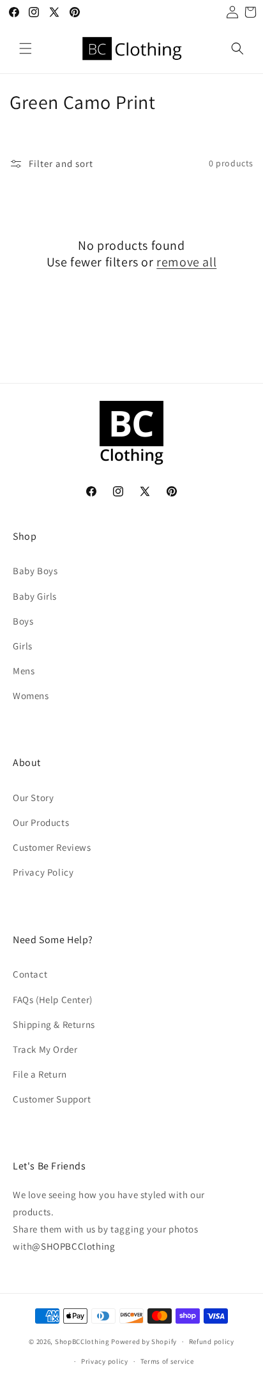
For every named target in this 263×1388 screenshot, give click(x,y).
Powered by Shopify (144, 1341)
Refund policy (211, 1341)
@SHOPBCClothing (73, 1246)
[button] (25, 48)
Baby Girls (35, 596)
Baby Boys (35, 571)
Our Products (41, 822)
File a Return (40, 1074)
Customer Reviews (52, 847)
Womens (31, 696)
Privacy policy (104, 1361)
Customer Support (52, 1099)
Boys (23, 621)
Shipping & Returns (54, 1024)
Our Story (33, 798)
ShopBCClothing (82, 1341)
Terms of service (167, 1361)
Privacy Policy (43, 872)
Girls (23, 646)
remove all (186, 262)
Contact (30, 974)
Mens (23, 671)
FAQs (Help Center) (53, 1000)
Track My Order (45, 1049)
